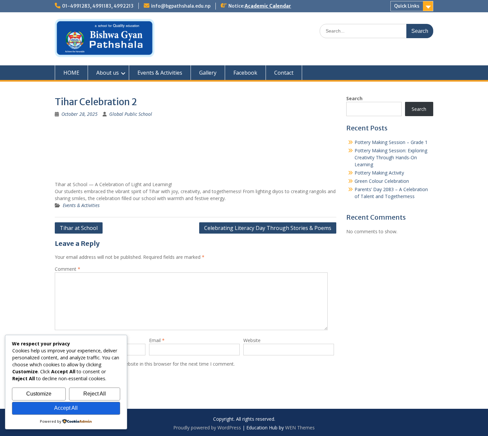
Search (354, 98)
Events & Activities (159, 72)
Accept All (66, 408)
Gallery (207, 72)
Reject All (94, 394)
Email (157, 340)
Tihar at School (79, 228)
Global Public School (130, 114)
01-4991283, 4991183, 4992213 (97, 6)
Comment (67, 269)
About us (107, 72)
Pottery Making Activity (379, 173)
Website (252, 340)
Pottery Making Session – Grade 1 (391, 142)
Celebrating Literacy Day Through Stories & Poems (267, 228)
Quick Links (406, 6)
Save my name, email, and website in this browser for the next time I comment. (149, 364)
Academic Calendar (268, 6)
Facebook (245, 72)
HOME (71, 72)
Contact (283, 72)
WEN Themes (300, 427)
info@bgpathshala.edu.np (180, 6)
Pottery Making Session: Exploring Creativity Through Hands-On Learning (391, 157)
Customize (38, 394)
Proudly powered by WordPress (207, 427)
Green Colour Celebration (382, 181)
